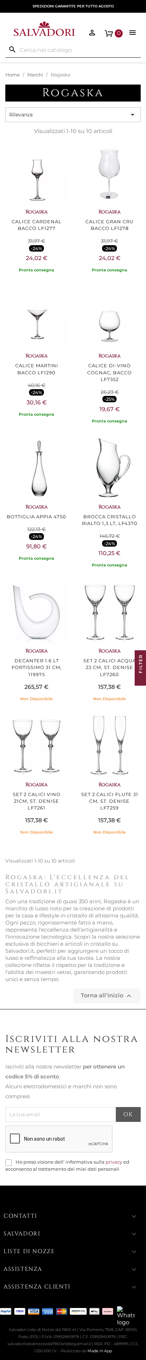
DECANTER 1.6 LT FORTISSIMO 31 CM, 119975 (37, 667)
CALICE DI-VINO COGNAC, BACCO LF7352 (109, 372)
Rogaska (36, 211)
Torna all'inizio (107, 996)
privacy (114, 1162)
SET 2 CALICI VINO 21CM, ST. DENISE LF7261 (37, 801)
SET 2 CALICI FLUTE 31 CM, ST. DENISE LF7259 (109, 801)
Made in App (100, 1350)
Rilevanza (73, 114)
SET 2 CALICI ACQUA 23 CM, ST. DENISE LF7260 (109, 667)
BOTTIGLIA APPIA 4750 (36, 516)
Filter (140, 664)
